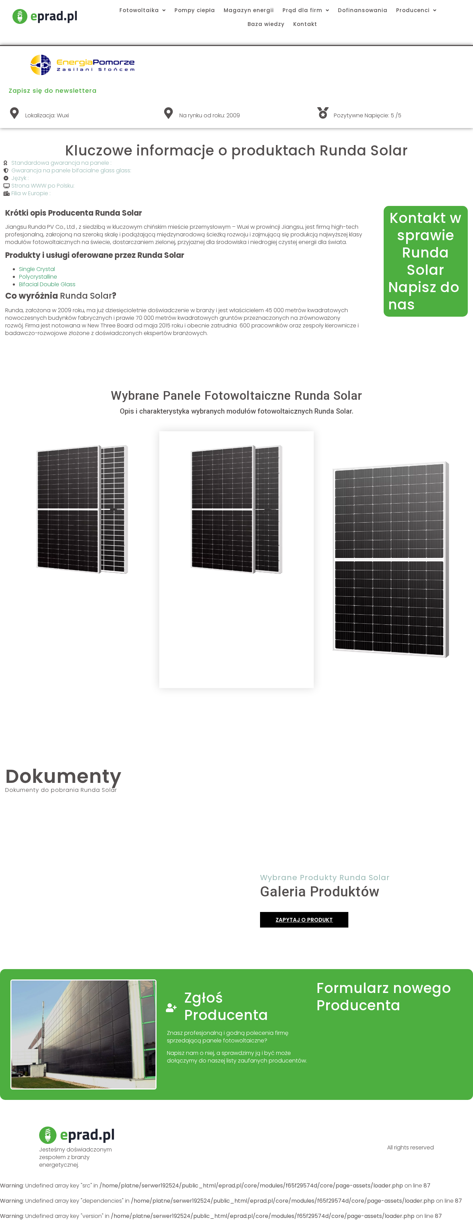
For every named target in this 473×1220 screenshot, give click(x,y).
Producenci (413, 10)
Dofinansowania (362, 10)
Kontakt (305, 24)
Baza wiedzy (266, 24)
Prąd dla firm (302, 10)
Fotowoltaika (139, 10)
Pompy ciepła (195, 10)
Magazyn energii (249, 10)
